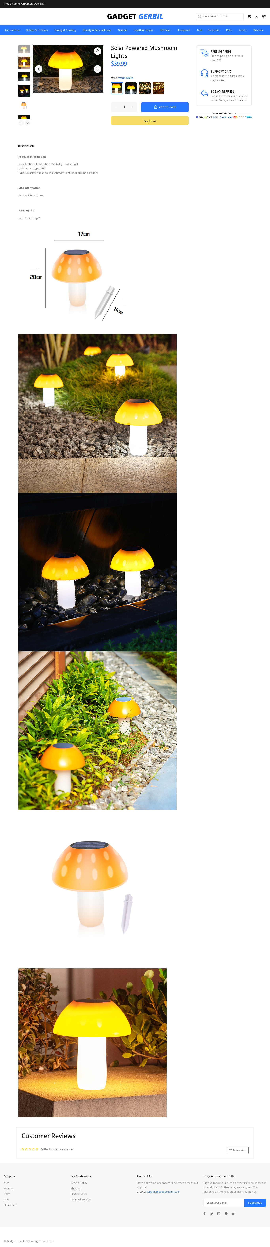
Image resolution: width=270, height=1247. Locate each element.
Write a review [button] (237, 1150)
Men (6, 1183)
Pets (6, 1199)
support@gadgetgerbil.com (163, 1192)
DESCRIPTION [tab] (26, 146)
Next (97, 69)
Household (10, 1205)
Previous (38, 69)
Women (9, 1188)
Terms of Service (81, 1199)
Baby (7, 1194)
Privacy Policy (79, 1194)
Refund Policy (79, 1183)
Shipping (76, 1188)
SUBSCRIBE (255, 1203)
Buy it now (150, 121)
